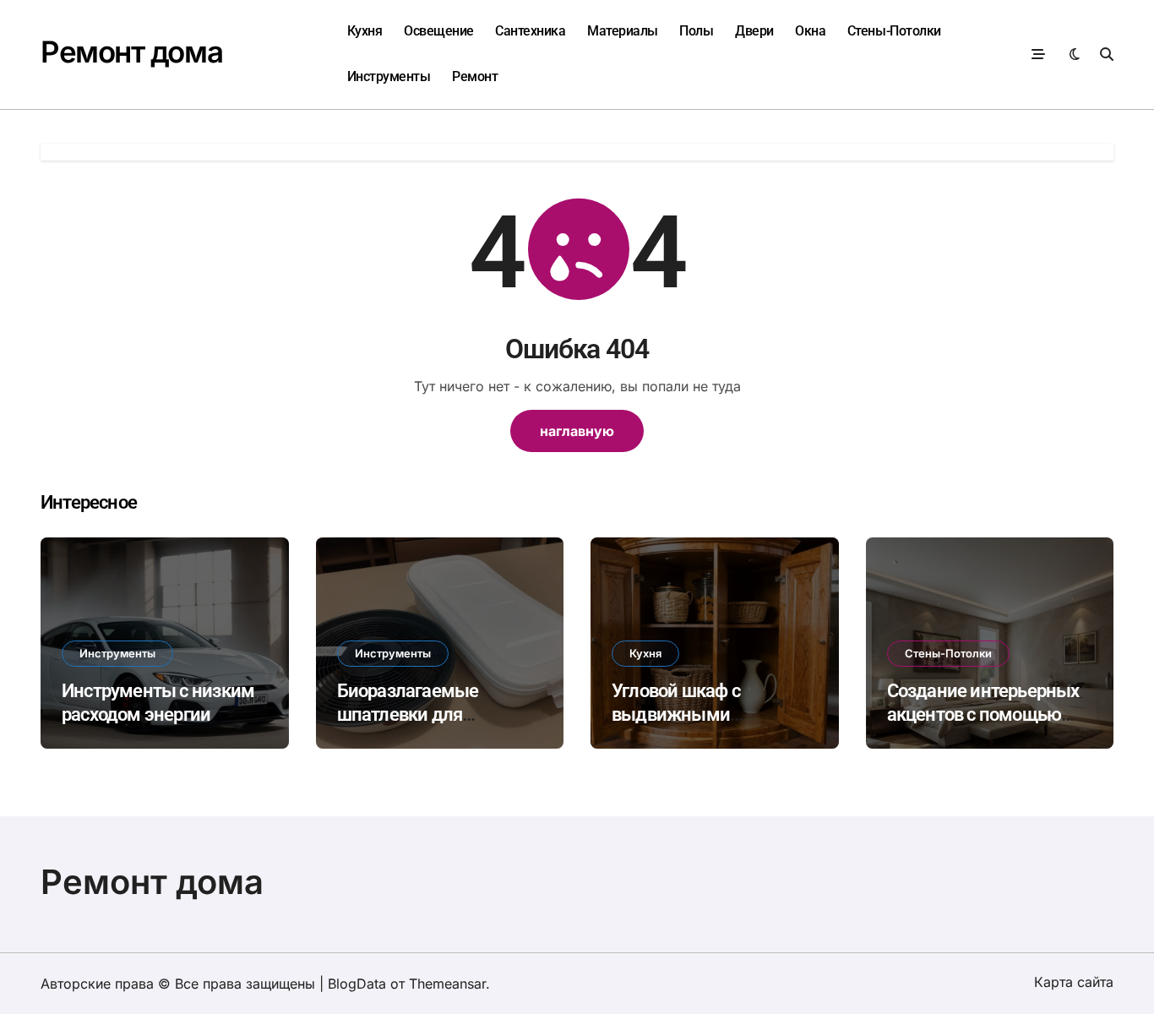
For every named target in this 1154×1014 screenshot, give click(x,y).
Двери (754, 31)
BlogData (357, 983)
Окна (810, 31)
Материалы (622, 31)
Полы (696, 31)
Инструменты (389, 76)
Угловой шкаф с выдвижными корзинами (676, 715)
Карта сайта (1073, 981)
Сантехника (530, 31)
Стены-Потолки (894, 31)
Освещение (439, 31)
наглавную (577, 430)
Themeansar (447, 983)
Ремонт (475, 76)
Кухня (365, 31)
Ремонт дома (131, 51)
